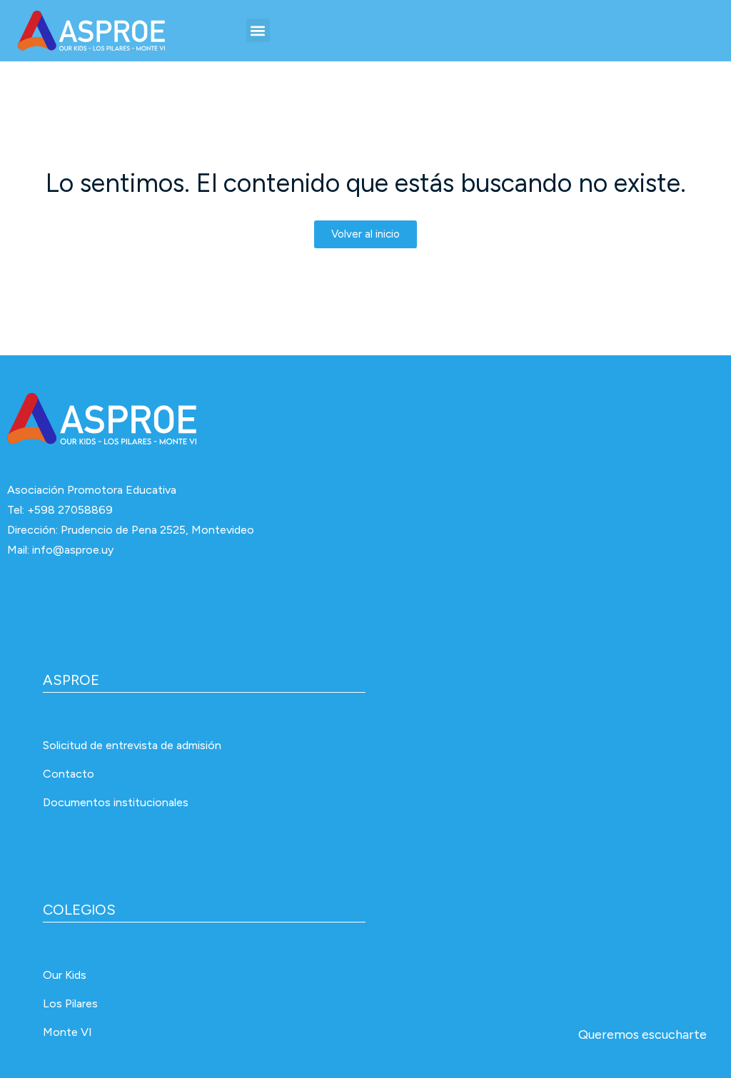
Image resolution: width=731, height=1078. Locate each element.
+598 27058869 (70, 510)
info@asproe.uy (73, 549)
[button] (258, 30)
